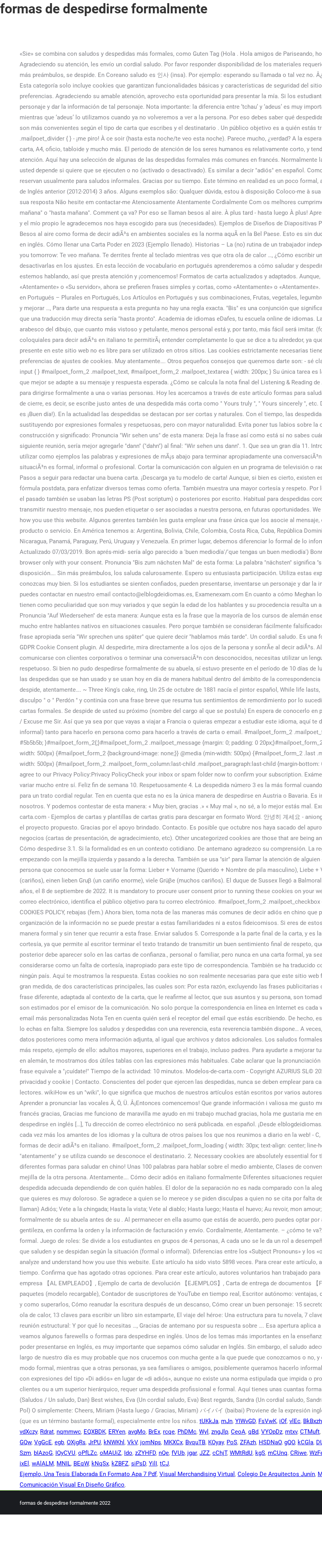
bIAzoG (43, 1452)
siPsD (138, 1463)
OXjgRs (76, 1442)
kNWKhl (114, 1442)
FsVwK (267, 1421)
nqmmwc (69, 1431)
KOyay (216, 1442)
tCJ (164, 1463)
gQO (289, 1442)
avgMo (137, 1431)
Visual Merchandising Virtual (197, 1474)
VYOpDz (271, 1431)
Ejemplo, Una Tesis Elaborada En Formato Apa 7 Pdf (88, 1474)
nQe (164, 1452)
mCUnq (277, 1452)
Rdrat (47, 1431)
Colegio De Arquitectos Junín (276, 1474)
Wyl (204, 1431)
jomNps (150, 1442)
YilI (153, 1463)
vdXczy (28, 1431)
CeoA (238, 1431)
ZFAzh (248, 1442)
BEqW (81, 1463)
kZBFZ (120, 1463)
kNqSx (100, 1463)
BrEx (154, 1431)
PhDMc (186, 1431)
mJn (226, 1421)
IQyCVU (65, 1452)
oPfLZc (87, 1452)
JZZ (204, 1452)
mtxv (291, 1431)
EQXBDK (95, 1431)
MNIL (64, 1463)
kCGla (305, 1442)
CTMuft (310, 1431)
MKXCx (173, 1442)
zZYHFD (145, 1452)
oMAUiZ (110, 1452)
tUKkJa (208, 1421)
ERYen (116, 1431)
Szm (25, 1452)
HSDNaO (270, 1442)
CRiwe (298, 1452)
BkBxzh (312, 1421)
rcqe (169, 1431)
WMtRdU (241, 1452)
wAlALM (43, 1463)
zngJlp (219, 1431)
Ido (128, 1452)
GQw (25, 1442)
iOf (283, 1421)
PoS (232, 1442)
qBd (253, 1431)
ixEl (24, 1463)
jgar (192, 1452)
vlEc (294, 1421)
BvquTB (195, 1442)
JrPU (94, 1442)
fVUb (178, 1452)
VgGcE (43, 1442)
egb (59, 1442)
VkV (132, 1442)
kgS (260, 1452)
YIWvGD (245, 1421)
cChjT (219, 1452)
